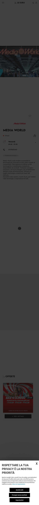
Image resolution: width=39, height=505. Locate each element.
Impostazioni (19, 500)
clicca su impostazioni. (18, 484)
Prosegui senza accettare (19, 495)
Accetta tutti (19, 490)
